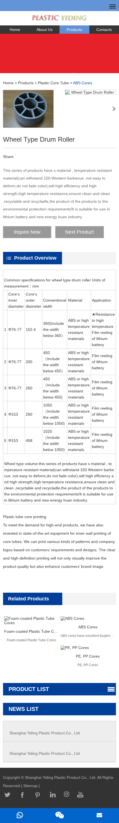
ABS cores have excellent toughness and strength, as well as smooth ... (88, 636)
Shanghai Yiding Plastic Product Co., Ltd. (45, 733)
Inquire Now (27, 232)
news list (23, 709)
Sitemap (31, 786)
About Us (45, 29)
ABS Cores (82, 83)
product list (29, 689)
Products (74, 29)
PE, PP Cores (88, 656)
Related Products (28, 599)
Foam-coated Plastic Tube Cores (31, 631)
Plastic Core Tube (53, 83)
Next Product (79, 232)
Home (15, 29)
